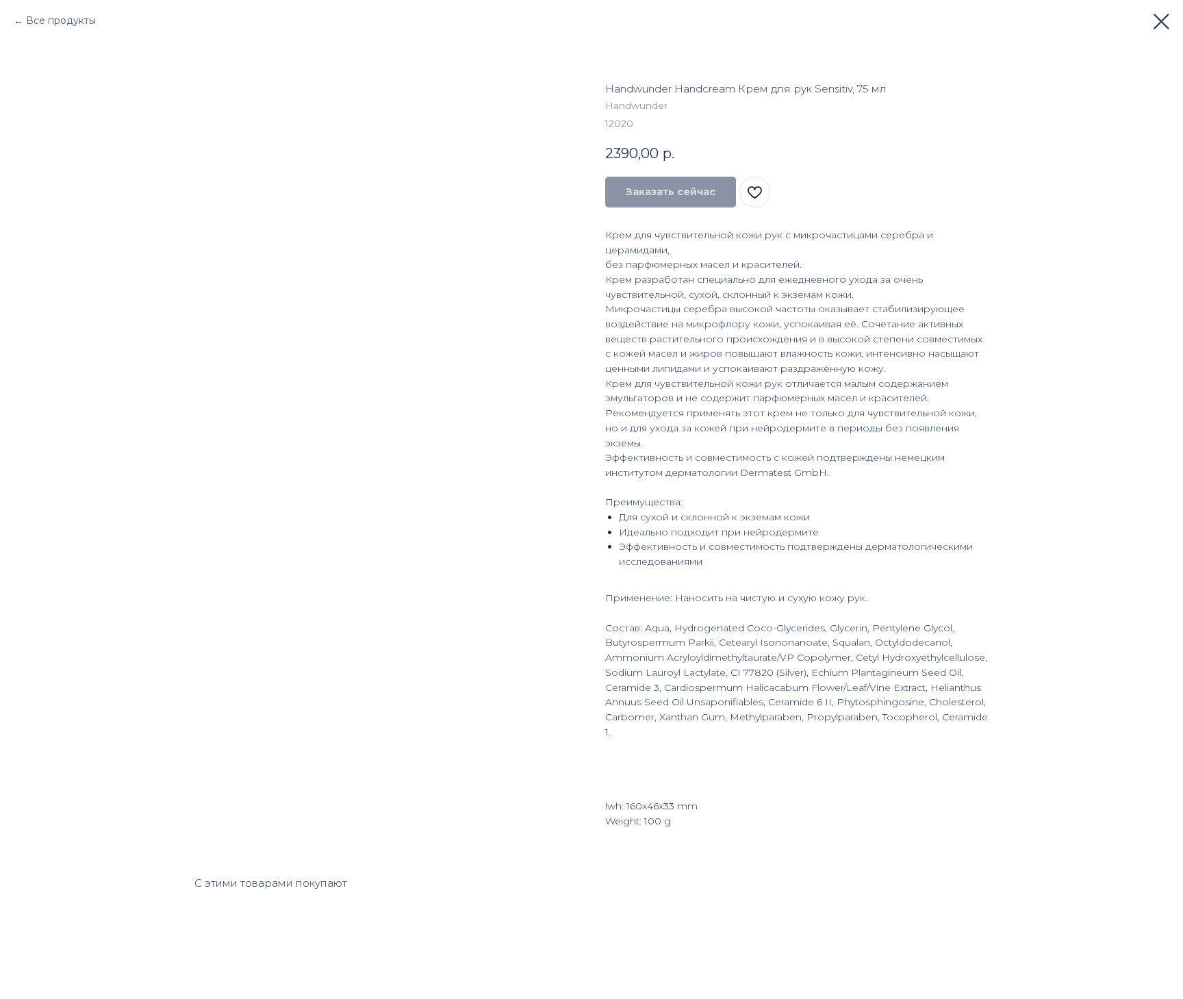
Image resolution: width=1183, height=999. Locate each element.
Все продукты (61, 20)
